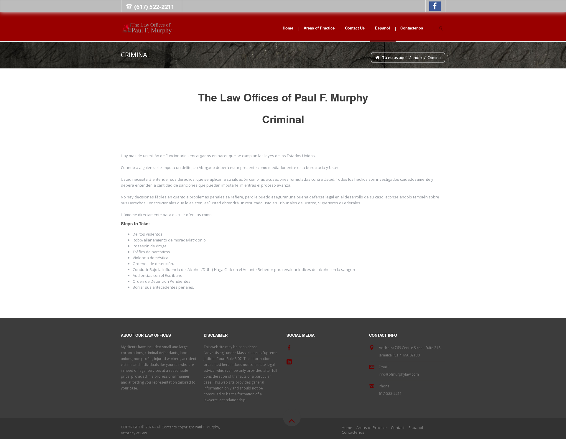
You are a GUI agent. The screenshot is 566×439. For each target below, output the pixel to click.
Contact (397, 427)
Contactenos (411, 29)
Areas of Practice (319, 29)
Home (288, 29)
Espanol (382, 29)
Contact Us (355, 29)
